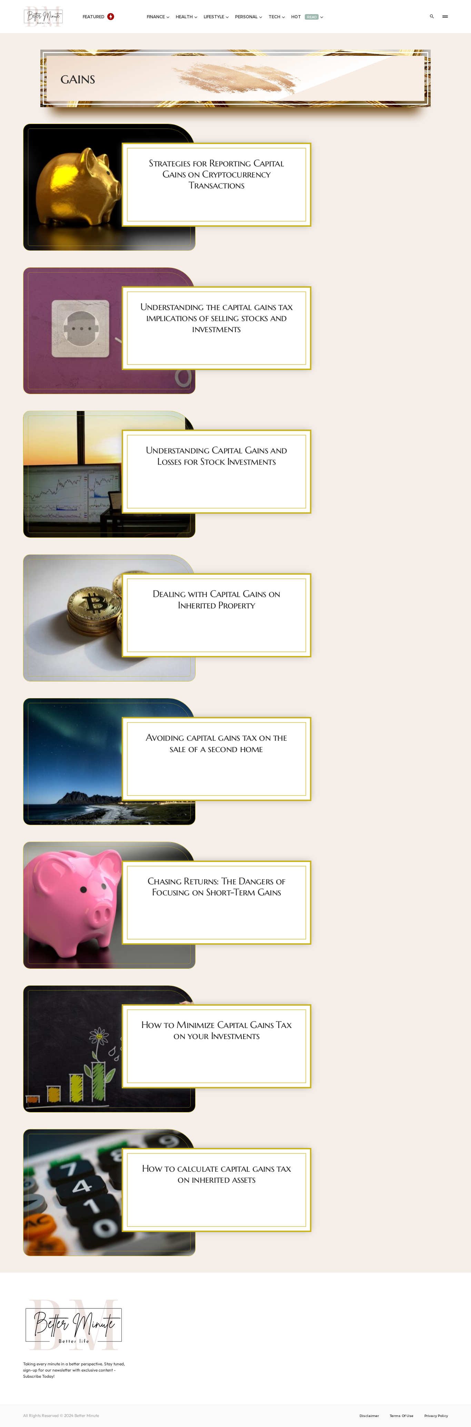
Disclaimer (369, 1415)
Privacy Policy (436, 1415)
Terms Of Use (401, 1415)
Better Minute (86, 1415)
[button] (432, 16)
